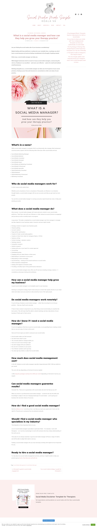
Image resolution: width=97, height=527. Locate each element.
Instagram (37, 33)
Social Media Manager (31, 465)
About (39, 25)
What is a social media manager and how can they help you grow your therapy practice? (36, 37)
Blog (52, 25)
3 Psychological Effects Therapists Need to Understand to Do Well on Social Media (76, 35)
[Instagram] (78, 14)
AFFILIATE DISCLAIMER (56, 524)
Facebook (30, 33)
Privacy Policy (66, 524)
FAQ (64, 25)
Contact (58, 25)
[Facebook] (81, 14)
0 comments (36, 40)
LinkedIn (43, 33)
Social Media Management (20, 465)
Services (45, 25)
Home (34, 25)
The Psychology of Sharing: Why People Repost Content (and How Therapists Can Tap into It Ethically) (76, 48)
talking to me (19, 409)
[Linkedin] (75, 14)
